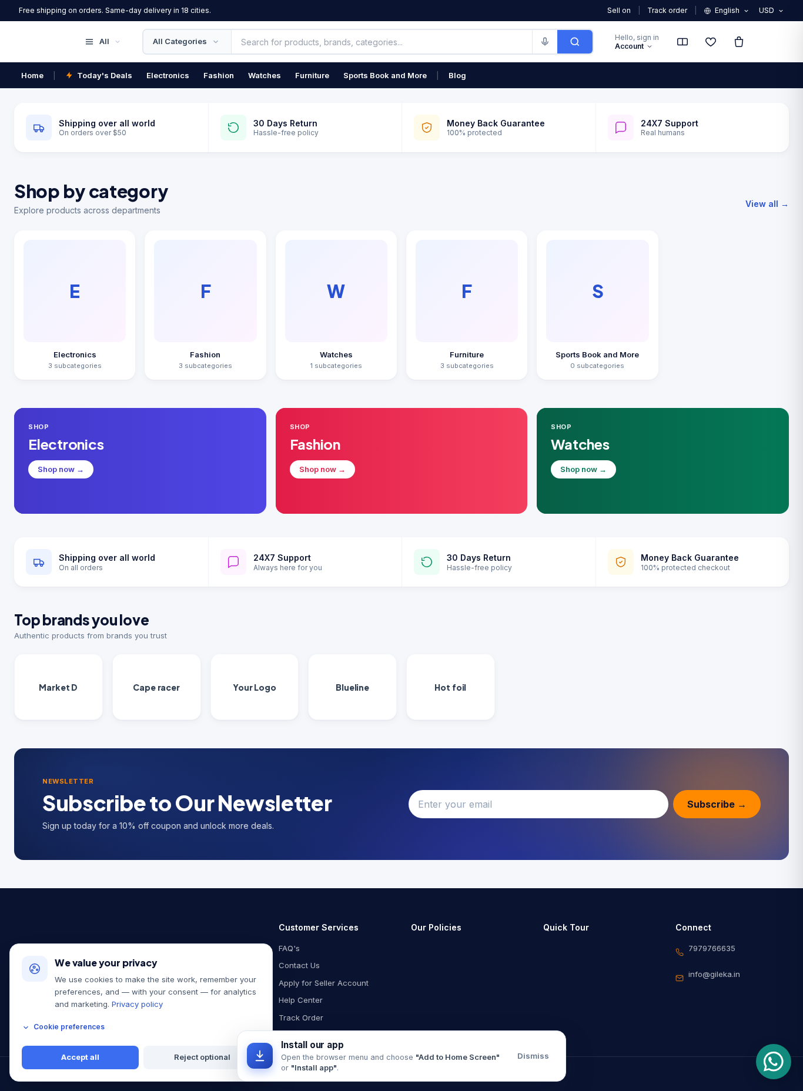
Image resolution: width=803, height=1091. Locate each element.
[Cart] (739, 41)
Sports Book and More (385, 75)
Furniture (312, 75)
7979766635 (711, 948)
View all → (767, 204)
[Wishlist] (710, 41)
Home (32, 75)
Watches (264, 75)
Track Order (301, 1017)
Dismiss (533, 1055)
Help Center (301, 1000)
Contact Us (299, 965)
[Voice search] (544, 41)
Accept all (80, 1057)
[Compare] (682, 41)
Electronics (167, 75)
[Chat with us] (773, 1061)
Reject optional (202, 1057)
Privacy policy (137, 1004)
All (104, 41)
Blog (457, 75)
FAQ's (289, 948)
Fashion (218, 75)
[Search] (575, 41)
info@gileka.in (714, 974)
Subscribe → (717, 804)
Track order (667, 10)
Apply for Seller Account (324, 983)
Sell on (619, 10)
